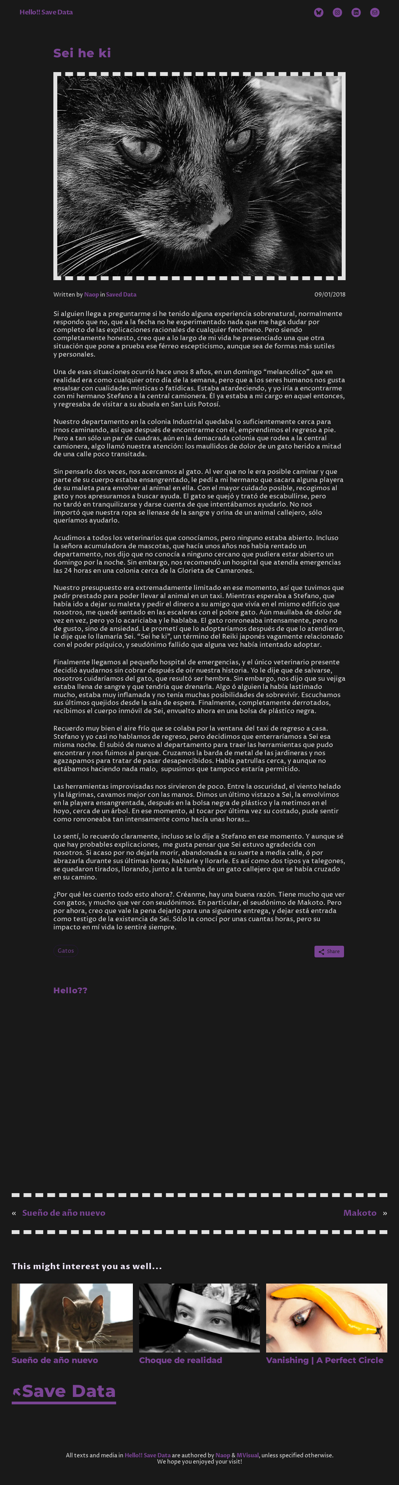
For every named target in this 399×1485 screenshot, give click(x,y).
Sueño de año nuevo (64, 1213)
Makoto (360, 1213)
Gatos (66, 951)
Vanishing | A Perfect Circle (324, 1360)
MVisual (248, 1455)
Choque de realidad (180, 1360)
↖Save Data (64, 1391)
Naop (91, 294)
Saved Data (121, 294)
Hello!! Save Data (46, 12)
